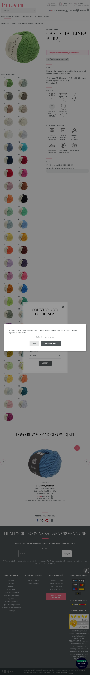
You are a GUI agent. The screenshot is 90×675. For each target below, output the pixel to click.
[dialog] (45, 337)
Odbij (34, 343)
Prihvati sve (50, 343)
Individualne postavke (45, 337)
